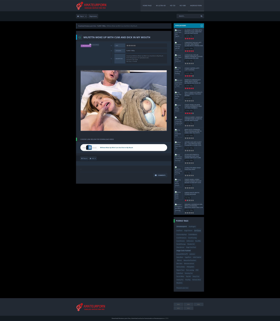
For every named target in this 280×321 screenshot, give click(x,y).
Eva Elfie (198, 241)
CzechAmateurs (181, 238)
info (93, 158)
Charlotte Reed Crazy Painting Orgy (193, 168)
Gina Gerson (180, 247)
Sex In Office (180, 276)
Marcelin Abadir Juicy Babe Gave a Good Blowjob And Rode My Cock (193, 82)
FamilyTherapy (181, 244)
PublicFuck (180, 273)
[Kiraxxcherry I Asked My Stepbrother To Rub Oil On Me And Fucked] (178, 120)
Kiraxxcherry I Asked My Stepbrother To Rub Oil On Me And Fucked (193, 118)
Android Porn (196, 5)
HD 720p (187, 173)
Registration (93, 16)
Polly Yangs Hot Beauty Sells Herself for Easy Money (193, 93)
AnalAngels (192, 226)
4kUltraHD (188, 98)
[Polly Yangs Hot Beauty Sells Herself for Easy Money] (178, 95)
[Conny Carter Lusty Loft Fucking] (178, 71)
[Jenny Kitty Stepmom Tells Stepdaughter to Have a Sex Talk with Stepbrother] (178, 133)
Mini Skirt (179, 263)
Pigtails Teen (180, 270)
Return (85, 158)
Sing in (82, 16)
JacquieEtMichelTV (182, 254)
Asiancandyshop (181, 234)
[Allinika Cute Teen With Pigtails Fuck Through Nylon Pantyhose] (178, 33)
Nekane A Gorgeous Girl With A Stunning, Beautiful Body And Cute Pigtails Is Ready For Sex (194, 207)
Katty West (180, 257)
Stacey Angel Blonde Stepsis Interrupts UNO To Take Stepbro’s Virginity (193, 107)
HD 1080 (183, 5)
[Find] (202, 16)
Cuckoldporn (192, 234)
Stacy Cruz (196, 276)
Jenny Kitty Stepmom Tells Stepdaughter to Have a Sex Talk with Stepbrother (193, 132)
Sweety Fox (180, 280)
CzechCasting (192, 238)
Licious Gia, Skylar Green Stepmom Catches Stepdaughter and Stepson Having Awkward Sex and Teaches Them (194, 59)
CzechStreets (181, 241)
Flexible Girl (191, 244)
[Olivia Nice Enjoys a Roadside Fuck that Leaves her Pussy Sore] (178, 158)
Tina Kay (187, 280)
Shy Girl (188, 276)
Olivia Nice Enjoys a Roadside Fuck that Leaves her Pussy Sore (193, 156)
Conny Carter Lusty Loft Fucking (192, 69)
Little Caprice (197, 257)
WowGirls (179, 283)
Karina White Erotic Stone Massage (192, 193)
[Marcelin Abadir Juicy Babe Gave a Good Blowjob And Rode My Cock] (178, 83)
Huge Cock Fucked (184, 250)
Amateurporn (182, 226)
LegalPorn (188, 257)
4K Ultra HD (161, 5)
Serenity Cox (188, 273)
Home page (147, 5)
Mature (179, 260)
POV (197, 270)
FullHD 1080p (130, 51)
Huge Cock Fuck (191, 247)
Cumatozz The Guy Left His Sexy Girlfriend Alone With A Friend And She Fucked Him (194, 45)
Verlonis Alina (196, 280)
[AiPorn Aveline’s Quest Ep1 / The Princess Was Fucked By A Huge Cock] (178, 145)
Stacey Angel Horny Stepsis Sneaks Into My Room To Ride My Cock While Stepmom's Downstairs (193, 182)
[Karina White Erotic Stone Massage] (178, 195)
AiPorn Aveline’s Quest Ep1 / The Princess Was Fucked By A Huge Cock (193, 143)
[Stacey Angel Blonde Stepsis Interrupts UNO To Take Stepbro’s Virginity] (178, 108)
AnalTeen (179, 230)
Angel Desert (188, 230)
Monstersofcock (189, 263)
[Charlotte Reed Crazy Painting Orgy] (178, 170)
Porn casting (190, 270)
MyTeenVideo (181, 267)
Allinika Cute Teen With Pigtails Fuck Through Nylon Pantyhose (193, 31)
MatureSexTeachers (190, 260)
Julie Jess (192, 254)
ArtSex (197, 230)
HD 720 (172, 5)
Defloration (190, 241)
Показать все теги (182, 288)
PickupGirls (190, 267)
